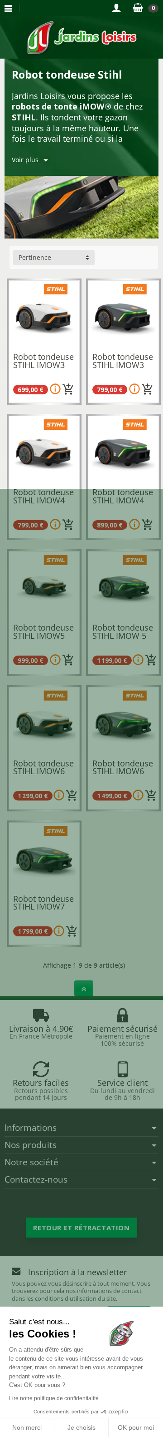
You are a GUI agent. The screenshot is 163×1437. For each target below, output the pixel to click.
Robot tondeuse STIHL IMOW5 (43, 631)
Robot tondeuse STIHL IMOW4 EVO (122, 500)
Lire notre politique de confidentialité (54, 1398)
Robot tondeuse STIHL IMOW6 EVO (122, 771)
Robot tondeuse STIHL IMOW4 (43, 496)
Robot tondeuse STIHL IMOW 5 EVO (122, 635)
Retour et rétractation (81, 1227)
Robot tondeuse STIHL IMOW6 (43, 767)
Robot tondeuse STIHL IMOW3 (43, 360)
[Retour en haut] (83, 988)
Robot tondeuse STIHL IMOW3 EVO (122, 364)
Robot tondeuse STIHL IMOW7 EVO (43, 906)
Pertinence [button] (35, 257)
